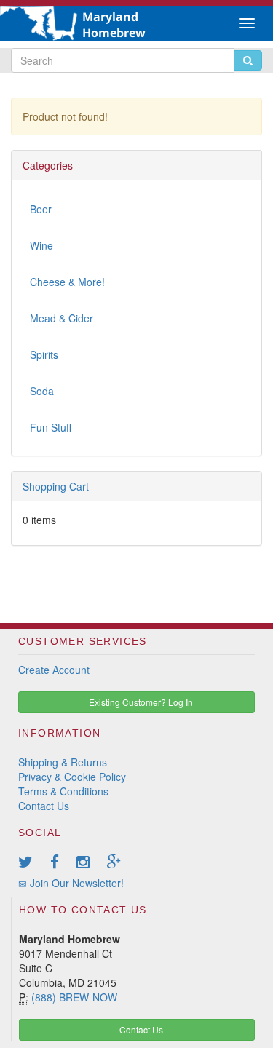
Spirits (44, 354)
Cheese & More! (67, 281)
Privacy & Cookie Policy (72, 776)
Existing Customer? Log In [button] (140, 702)
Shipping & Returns (62, 762)
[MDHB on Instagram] (90, 861)
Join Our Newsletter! (75, 883)
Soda (42, 391)
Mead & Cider (61, 318)
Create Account (54, 669)
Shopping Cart (56, 486)
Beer (41, 209)
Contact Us (43, 805)
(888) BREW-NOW (74, 997)
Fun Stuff (50, 427)
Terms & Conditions (63, 791)
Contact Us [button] (140, 1029)
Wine (41, 245)
